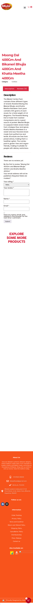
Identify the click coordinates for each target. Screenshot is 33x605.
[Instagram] (7, 504)
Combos (14, 82)
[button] (24, 7)
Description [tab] (9, 89)
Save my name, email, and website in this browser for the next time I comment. (15, 216)
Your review (9, 188)
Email (6, 206)
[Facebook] (3, 504)
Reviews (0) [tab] (22, 89)
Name (7, 199)
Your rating (9, 181)
